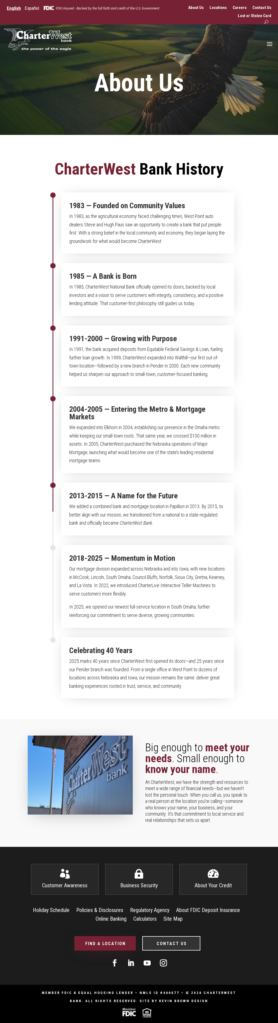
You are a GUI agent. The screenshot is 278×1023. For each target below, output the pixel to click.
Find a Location (105, 943)
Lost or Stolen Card (254, 16)
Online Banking (111, 919)
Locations (218, 8)
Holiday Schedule (51, 910)
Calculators (145, 919)
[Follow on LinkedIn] (131, 963)
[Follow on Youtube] (147, 963)
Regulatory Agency (149, 910)
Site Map (173, 919)
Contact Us (261, 8)
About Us (196, 8)
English (14, 8)
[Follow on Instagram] (163, 963)
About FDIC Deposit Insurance (208, 910)
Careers (240, 8)
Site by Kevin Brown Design (174, 1001)
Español (32, 8)
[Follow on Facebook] (115, 963)
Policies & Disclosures (99, 910)
